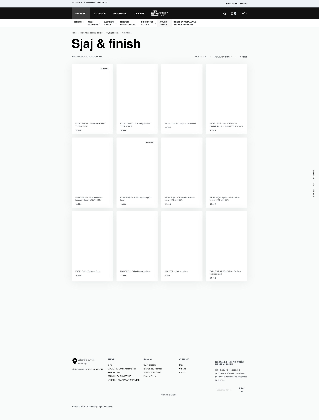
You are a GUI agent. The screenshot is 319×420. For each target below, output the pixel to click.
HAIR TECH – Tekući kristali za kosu (135, 271)
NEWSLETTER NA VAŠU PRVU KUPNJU (229, 363)
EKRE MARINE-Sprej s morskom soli (180, 123)
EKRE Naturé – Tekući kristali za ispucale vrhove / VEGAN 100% (88, 198)
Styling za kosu (112, 32)
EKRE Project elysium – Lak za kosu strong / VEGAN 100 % (225, 198)
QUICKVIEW (102, 115)
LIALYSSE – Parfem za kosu (176, 271)
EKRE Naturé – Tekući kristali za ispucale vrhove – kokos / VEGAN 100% (226, 124)
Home (74, 32)
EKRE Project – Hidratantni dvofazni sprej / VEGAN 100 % (180, 198)
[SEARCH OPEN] (224, 13)
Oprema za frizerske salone (91, 32)
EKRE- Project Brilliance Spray (88, 271)
